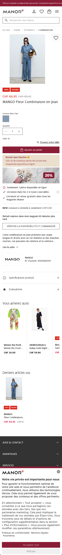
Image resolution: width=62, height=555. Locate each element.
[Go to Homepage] (13, 11)
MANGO (29, 257)
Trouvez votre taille (49, 142)
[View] (31, 175)
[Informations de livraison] (57, 192)
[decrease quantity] (6, 131)
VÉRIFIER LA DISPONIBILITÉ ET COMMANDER (31, 226)
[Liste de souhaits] (55, 37)
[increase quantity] (19, 131)
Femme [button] (17, 30)
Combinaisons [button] (45, 30)
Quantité (6, 126)
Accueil (6, 30)
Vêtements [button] (29, 30)
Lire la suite (9, 247)
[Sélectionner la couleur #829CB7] (6, 119)
